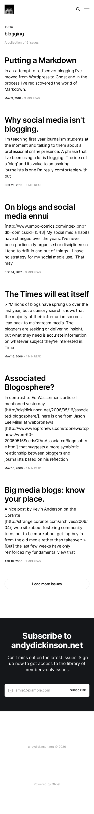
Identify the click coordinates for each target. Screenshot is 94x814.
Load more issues (47, 584)
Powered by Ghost (47, 784)
